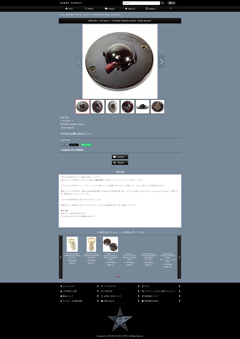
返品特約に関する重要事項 (73, 150)
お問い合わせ (77, 133)
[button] (171, 9)
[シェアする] (64, 145)
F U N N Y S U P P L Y (71, 3)
